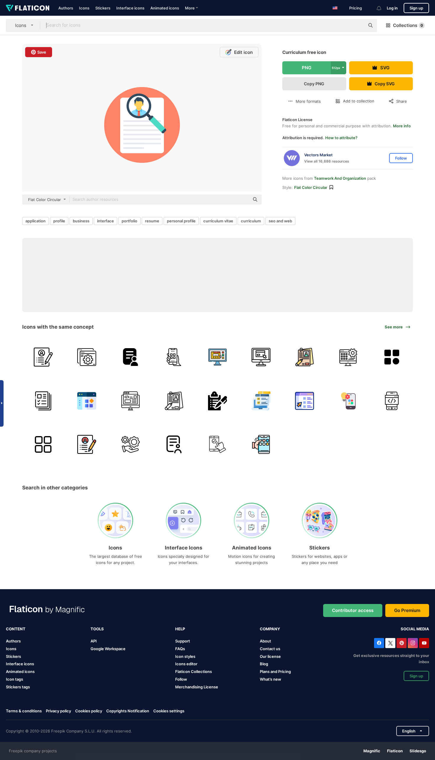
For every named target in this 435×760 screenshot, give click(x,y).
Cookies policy (88, 710)
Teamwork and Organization (340, 178)
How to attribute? (341, 137)
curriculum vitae (218, 220)
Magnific (371, 750)
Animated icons (164, 8)
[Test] (174, 357)
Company (270, 628)
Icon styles (185, 656)
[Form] (130, 357)
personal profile (181, 220)
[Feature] (86, 357)
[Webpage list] (304, 400)
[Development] (130, 400)
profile (59, 220)
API (94, 641)
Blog (264, 663)
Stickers (102, 8)
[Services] (130, 444)
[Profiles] (43, 400)
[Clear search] (357, 25)
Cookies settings (168, 711)
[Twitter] (390, 643)
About (265, 641)
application (35, 220)
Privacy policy (58, 710)
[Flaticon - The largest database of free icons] (27, 8)
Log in (392, 8)
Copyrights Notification (127, 710)
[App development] (348, 400)
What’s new (270, 679)
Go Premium (407, 610)
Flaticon (395, 750)
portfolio (129, 220)
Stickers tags (18, 687)
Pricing (355, 8)
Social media (415, 628)
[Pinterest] (402, 643)
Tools (97, 628)
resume (152, 220)
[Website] (261, 357)
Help (180, 628)
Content (15, 628)
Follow (181, 679)
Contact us (270, 648)
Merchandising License (196, 687)
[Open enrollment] (217, 400)
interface (105, 220)
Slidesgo (418, 750)
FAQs (180, 648)
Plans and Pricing (275, 671)
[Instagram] (413, 643)
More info (402, 125)
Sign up (416, 8)
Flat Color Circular (310, 187)
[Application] (217, 357)
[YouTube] (424, 643)
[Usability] (217, 444)
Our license (270, 656)
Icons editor (186, 663)
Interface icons (130, 8)
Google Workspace (108, 648)
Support (182, 641)
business (81, 220)
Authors (65, 8)
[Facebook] (379, 643)
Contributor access (352, 610)
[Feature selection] (261, 400)
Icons (84, 8)
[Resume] (43, 357)
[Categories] (392, 357)
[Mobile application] (392, 400)
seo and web (280, 220)
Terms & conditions (24, 710)
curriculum (251, 220)
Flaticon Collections (193, 671)
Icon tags (14, 679)
